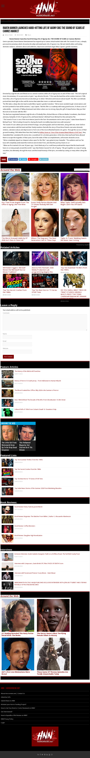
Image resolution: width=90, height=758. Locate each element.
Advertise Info (6, 697)
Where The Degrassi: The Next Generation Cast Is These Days (43, 239)
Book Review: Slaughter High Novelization (28, 535)
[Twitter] (42, 754)
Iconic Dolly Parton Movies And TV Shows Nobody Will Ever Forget (43, 204)
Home (2, 20)
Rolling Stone (44, 132)
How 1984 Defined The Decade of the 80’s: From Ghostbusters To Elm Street (40, 400)
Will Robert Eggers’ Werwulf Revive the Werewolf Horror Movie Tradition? (14, 270)
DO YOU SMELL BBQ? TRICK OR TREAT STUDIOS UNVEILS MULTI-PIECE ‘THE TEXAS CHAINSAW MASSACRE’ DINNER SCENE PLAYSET (73, 294)
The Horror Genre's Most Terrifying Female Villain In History (51, 634)
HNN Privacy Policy (7, 719)
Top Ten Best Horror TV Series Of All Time (29, 479)
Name (5, 334)
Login (3, 723)
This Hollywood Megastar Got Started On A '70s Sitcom (25, 446)
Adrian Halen (9, 35)
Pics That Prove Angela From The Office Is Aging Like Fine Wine (15, 203)
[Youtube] (49, 754)
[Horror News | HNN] (45, 9)
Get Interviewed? (6, 712)
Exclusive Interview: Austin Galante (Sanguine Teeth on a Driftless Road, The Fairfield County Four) (47, 554)
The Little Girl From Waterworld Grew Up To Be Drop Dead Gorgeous (9, 446)
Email (4, 341)
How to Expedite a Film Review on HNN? (14, 715)
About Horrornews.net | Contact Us (13, 693)
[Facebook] (40, 754)
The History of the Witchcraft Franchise (27, 371)
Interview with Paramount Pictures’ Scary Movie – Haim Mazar (35, 573)
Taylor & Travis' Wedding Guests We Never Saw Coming (73, 239)
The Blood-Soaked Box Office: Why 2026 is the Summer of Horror (37, 390)
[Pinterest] (45, 754)
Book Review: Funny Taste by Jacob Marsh (28, 507)
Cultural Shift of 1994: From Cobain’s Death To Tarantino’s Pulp (35, 409)
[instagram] (52, 754)
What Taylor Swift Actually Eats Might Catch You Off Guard (73, 203)
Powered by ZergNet (83, 245)
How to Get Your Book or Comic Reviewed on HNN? (18, 708)
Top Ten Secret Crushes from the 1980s (28, 469)
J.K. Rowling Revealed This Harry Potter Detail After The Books (18, 634)
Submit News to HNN (8, 701)
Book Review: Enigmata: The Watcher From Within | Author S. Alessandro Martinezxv (43, 516)
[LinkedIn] (47, 754)
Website (5, 348)
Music (16, 20)
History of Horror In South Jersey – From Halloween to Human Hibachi (38, 381)
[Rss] (38, 754)
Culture (9, 20)
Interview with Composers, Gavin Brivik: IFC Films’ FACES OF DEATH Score (39, 563)
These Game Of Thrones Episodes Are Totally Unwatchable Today (52, 673)
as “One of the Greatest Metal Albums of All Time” (65, 132)
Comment (6, 313)
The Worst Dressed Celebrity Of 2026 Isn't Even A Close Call (14, 239)
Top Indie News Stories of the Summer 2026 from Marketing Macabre (38, 488)
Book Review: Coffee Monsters (25, 526)
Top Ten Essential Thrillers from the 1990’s (29, 460)
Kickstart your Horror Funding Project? (13, 704)
